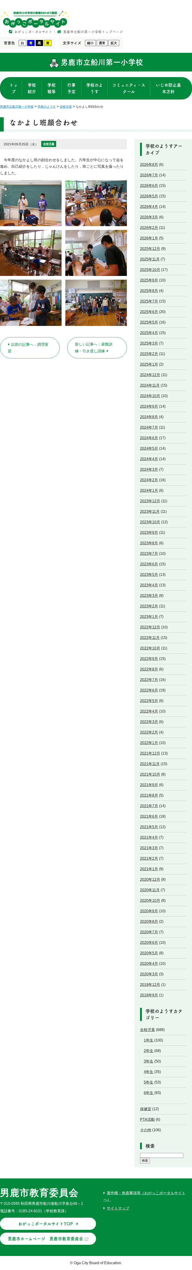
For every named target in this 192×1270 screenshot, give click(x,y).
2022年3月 (149, 722)
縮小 (90, 43)
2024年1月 (149, 490)
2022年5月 (149, 701)
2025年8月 (149, 291)
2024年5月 (149, 448)
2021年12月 (150, 753)
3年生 (148, 1061)
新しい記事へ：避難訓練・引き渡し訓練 (93, 347)
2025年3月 (149, 343)
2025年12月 (150, 249)
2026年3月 (149, 217)
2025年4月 (149, 333)
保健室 (145, 1109)
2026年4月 (149, 207)
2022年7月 (149, 680)
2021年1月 (149, 869)
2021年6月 (149, 816)
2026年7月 (149, 175)
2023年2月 (149, 606)
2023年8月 (149, 543)
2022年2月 (149, 732)
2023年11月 (150, 512)
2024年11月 (150, 385)
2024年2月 (149, 480)
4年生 (148, 1072)
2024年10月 (150, 396)
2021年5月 (149, 827)
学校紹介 (32, 88)
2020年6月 (149, 943)
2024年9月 (149, 406)
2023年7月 (149, 554)
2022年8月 (149, 669)
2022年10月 (150, 648)
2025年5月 (149, 322)
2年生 (148, 1051)
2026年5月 (149, 196)
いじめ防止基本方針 (168, 88)
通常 (102, 43)
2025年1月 (149, 364)
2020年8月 (149, 922)
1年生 (148, 1040)
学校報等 (51, 88)
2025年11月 (150, 259)
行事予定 (71, 88)
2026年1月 (149, 238)
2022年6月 (149, 690)
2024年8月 (149, 417)
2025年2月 (149, 354)
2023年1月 (149, 617)
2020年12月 (150, 879)
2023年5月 (149, 575)
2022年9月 (149, 659)
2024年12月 (150, 375)
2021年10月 (150, 774)
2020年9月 (149, 911)
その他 (145, 1130)
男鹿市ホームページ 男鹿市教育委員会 (45, 1239)
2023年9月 (149, 533)
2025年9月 (149, 280)
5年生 (148, 1082)
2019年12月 (150, 985)
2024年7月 (149, 427)
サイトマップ (118, 1208)
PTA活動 (147, 1119)
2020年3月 (149, 974)
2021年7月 (149, 806)
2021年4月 (149, 837)
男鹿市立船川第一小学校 (101, 62)
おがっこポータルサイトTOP (45, 1224)
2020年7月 (149, 932)
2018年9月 (149, 995)
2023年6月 (149, 564)
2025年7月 (149, 301)
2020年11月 (150, 890)
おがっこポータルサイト (33, 31)
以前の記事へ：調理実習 (28, 347)
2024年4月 (149, 459)
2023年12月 (150, 501)
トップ (13, 88)
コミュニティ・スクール (128, 88)
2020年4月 (149, 964)
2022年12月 (150, 627)
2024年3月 (149, 469)
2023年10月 (150, 522)
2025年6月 (149, 312)
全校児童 (48, 144)
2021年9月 (149, 785)
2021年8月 (149, 795)
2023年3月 (149, 596)
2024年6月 (149, 438)
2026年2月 (149, 228)
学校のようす (94, 88)
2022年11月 (150, 638)
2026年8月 (149, 165)
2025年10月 (150, 270)
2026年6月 (149, 186)
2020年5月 (149, 953)
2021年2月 (149, 858)
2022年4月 (149, 711)
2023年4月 (149, 585)
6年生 (148, 1093)
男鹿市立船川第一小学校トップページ (93, 31)
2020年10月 (150, 901)
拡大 (114, 43)
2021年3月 (149, 848)
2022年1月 (149, 743)
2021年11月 (150, 764)
